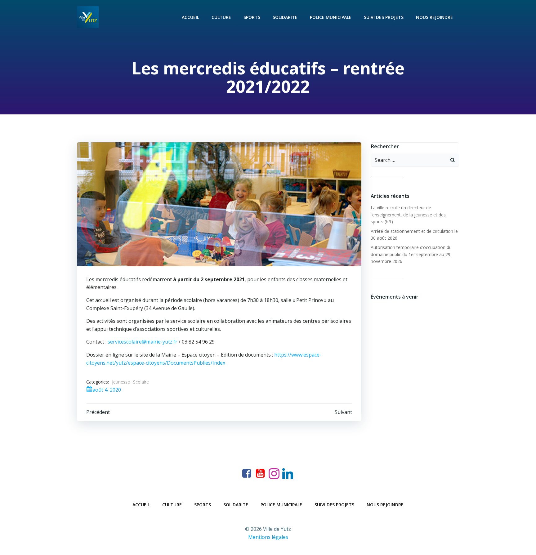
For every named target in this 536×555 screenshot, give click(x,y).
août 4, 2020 (106, 389)
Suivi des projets (384, 17)
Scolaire (141, 382)
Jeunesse (121, 382)
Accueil (190, 17)
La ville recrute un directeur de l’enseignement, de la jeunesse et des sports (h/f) (408, 214)
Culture (221, 17)
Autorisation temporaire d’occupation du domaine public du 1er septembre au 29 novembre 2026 (411, 254)
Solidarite (285, 17)
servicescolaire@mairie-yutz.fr (142, 341)
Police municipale (330, 17)
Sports (251, 17)
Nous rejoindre (434, 17)
